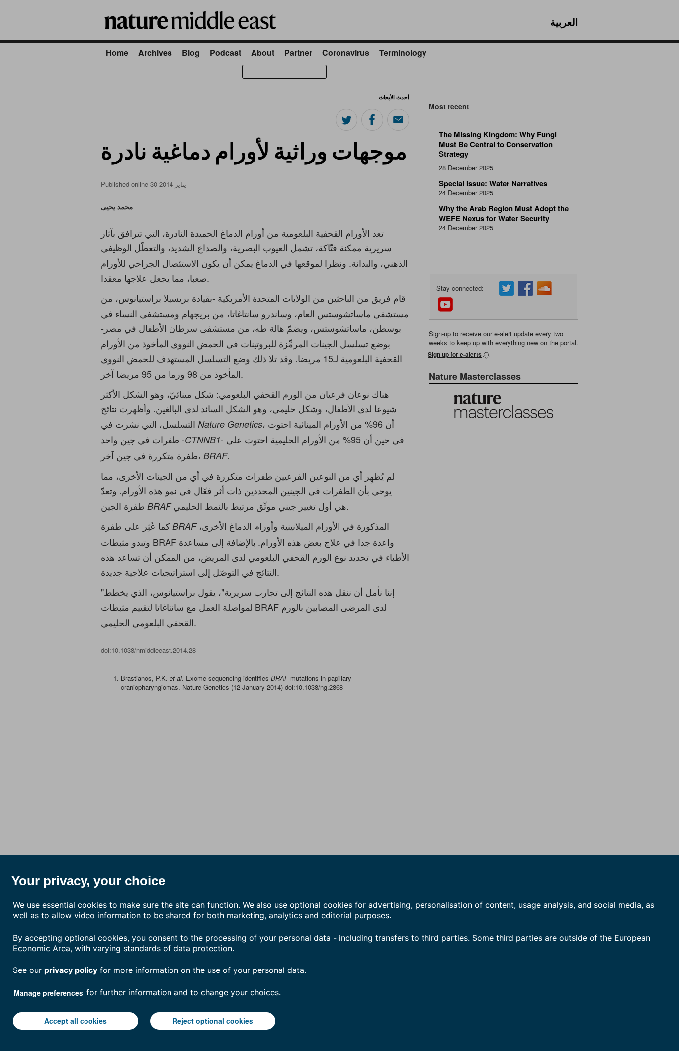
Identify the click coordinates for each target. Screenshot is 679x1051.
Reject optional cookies (212, 1021)
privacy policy (70, 970)
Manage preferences (48, 993)
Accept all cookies (75, 1021)
